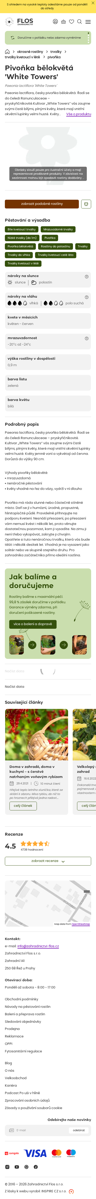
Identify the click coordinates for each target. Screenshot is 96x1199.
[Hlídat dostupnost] (86, 204)
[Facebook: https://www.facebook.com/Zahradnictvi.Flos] (36, 1167)
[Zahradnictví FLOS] (19, 22)
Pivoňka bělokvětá (20, 246)
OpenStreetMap (81, 924)
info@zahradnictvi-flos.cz (38, 946)
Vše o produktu (78, 114)
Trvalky (83, 246)
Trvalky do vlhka (19, 255)
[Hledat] (79, 21)
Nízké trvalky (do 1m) (22, 238)
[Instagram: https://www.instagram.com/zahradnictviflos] (7, 1167)
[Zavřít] (93, 3)
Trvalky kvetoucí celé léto (55, 255)
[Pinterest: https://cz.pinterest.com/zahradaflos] (26, 1167)
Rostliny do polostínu (55, 246)
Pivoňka (50, 238)
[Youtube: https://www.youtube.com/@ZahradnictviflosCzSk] (17, 1167)
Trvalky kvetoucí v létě (23, 263)
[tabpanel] (48, 38)
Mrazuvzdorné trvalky (58, 229)
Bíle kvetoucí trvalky (22, 229)
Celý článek (23, 806)
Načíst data (30, 672)
